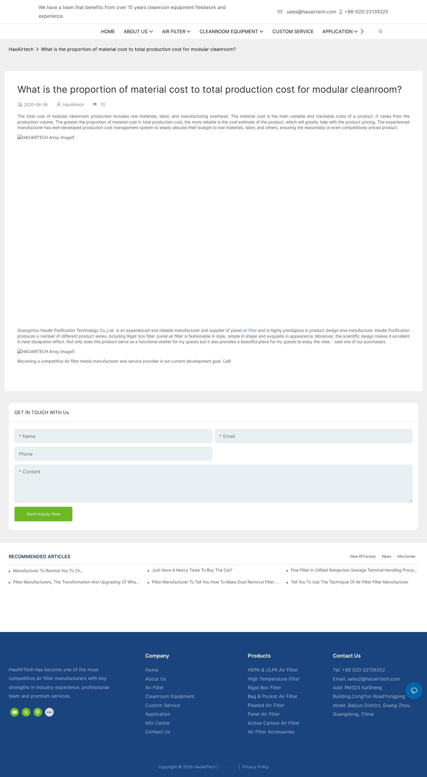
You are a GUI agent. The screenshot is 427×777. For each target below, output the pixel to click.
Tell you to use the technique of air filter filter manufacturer (349, 581)
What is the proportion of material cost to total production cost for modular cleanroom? (138, 49)
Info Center (406, 556)
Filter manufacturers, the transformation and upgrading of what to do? (77, 581)
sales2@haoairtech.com (373, 679)
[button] (362, 31)
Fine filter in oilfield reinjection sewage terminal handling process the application (354, 569)
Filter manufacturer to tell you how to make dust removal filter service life (215, 581)
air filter (250, 330)
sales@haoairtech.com (310, 12)
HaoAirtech (21, 49)
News (386, 556)
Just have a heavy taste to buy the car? (192, 569)
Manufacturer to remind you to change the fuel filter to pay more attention (49, 570)
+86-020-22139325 (366, 12)
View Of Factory (363, 556)
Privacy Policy (255, 766)
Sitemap (227, 766)
